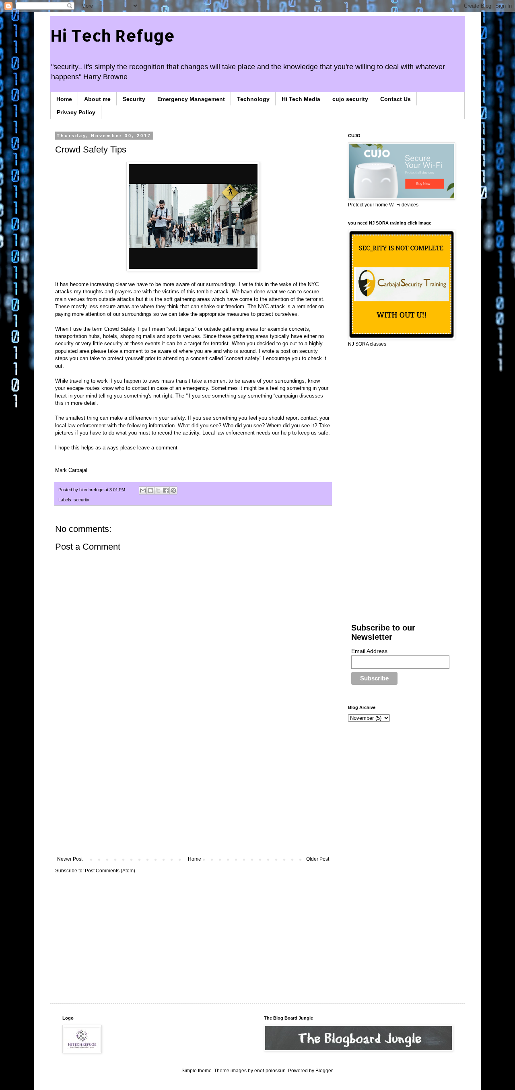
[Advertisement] (193, 790)
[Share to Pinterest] (173, 490)
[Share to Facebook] (166, 490)
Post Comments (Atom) (110, 871)
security (81, 499)
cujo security (350, 99)
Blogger (323, 1071)
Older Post (317, 859)
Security (134, 99)
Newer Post (69, 859)
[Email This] (143, 490)
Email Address (369, 651)
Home (64, 99)
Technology (253, 99)
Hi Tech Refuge (112, 35)
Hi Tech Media (301, 99)
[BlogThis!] (150, 490)
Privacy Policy (76, 112)
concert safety (243, 358)
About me (97, 99)
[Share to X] (158, 490)
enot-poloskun (270, 1071)
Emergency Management (191, 99)
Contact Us (395, 99)
